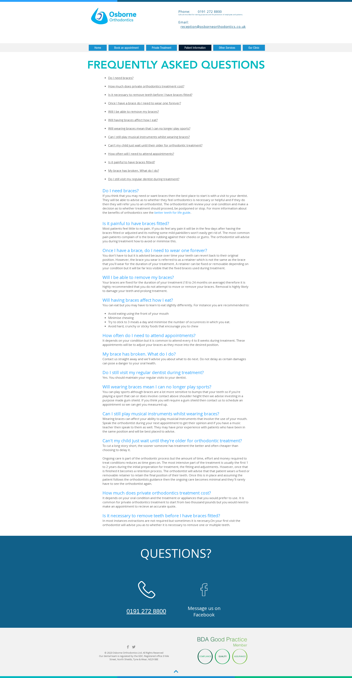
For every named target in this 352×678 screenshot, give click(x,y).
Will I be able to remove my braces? (133, 111)
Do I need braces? (120, 78)
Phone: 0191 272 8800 (200, 11)
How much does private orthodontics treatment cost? (146, 86)
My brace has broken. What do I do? (133, 170)
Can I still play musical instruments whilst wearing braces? (149, 137)
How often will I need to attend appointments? (141, 154)
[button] (161, 48)
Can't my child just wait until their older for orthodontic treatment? (155, 145)
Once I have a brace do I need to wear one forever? (144, 103)
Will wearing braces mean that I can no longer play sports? (149, 128)
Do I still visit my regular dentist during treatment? (143, 179)
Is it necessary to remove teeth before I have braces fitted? (150, 95)
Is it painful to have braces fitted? (131, 162)
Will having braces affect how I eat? (133, 120)
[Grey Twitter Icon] (133, 647)
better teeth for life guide (172, 212)
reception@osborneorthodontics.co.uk (213, 26)
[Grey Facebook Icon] (128, 647)
